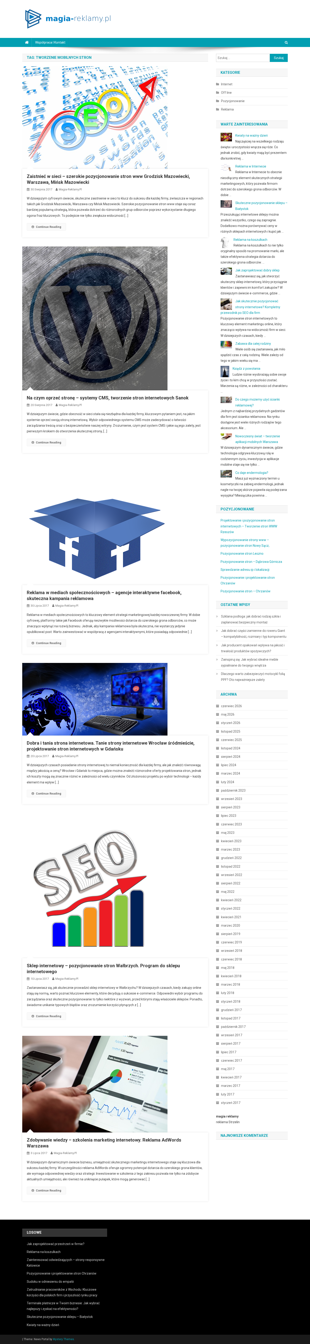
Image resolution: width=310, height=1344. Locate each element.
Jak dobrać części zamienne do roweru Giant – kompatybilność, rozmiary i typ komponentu (253, 633)
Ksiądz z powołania (246, 368)
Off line (226, 92)
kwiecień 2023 (231, 841)
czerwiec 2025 (231, 740)
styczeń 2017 (230, 1103)
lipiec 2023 (228, 815)
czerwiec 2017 (231, 1060)
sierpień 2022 (230, 883)
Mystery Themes (63, 1339)
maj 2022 (227, 892)
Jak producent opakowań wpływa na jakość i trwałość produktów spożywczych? (253, 648)
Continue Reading (48, 227)
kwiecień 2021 (231, 917)
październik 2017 (233, 1027)
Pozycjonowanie (233, 101)
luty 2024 (227, 782)
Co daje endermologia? (251, 473)
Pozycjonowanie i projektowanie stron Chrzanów (61, 1273)
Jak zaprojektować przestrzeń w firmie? (55, 1244)
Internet (226, 84)
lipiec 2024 (228, 765)
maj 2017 (227, 1069)
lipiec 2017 (228, 1052)
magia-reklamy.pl (70, 189)
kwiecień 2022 (231, 900)
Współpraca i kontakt (50, 42)
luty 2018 (227, 993)
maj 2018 (227, 968)
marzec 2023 (230, 849)
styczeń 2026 (230, 723)
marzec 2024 (230, 773)
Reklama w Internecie (250, 166)
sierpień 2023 (230, 807)
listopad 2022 (230, 866)
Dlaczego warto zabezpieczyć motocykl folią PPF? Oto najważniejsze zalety (253, 677)
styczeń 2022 (230, 908)
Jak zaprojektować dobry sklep (257, 270)
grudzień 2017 (231, 1010)
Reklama (227, 109)
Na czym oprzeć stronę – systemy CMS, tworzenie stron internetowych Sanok (108, 398)
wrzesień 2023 (231, 799)
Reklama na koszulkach (250, 239)
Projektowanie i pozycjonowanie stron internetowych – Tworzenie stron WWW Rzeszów (249, 526)
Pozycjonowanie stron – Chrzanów (246, 591)
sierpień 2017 (230, 1043)
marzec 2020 (230, 925)
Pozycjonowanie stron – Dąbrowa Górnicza (251, 562)
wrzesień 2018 (231, 951)
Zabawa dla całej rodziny (253, 343)
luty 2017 (227, 1094)
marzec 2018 (230, 984)
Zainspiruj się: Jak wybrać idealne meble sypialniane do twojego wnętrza (249, 662)
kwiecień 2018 (231, 976)
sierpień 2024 (230, 756)
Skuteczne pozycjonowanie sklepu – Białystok (60, 1317)
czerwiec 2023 (231, 824)
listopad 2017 (230, 1018)
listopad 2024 (230, 748)
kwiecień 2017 (231, 1077)
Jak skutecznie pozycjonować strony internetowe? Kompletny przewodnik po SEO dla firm (250, 306)
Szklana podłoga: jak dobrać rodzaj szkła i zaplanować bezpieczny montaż (251, 619)
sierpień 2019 (230, 934)
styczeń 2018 (230, 1001)
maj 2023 (227, 832)
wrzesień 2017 (231, 1035)
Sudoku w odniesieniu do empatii (50, 1281)
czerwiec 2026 (231, 706)
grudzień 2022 (231, 858)
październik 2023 (233, 790)
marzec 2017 (230, 1086)
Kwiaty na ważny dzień (251, 135)
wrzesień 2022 (231, 875)
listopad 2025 (230, 731)
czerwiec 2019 (231, 942)
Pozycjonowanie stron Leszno (242, 553)
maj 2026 (227, 714)
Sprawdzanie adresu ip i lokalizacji (245, 569)
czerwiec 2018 (231, 959)
